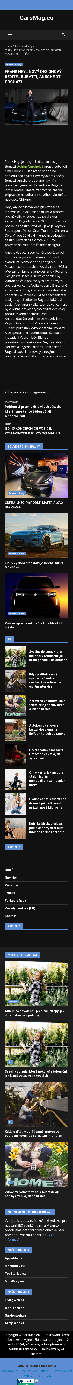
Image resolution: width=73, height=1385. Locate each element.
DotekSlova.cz (63, 1371)
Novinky (11, 877)
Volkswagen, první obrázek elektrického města (36, 595)
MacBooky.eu (15, 1266)
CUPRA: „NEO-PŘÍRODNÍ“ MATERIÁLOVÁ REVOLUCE (36, 475)
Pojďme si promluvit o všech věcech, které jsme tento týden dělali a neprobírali (33, 409)
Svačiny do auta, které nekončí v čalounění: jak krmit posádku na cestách (15, 656)
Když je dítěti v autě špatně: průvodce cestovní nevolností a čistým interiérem (15, 681)
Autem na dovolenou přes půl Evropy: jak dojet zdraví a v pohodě (36, 983)
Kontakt (10, 916)
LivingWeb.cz (14, 1300)
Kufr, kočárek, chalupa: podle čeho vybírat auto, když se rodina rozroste (15, 828)
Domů (9, 870)
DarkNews (48, 1349)
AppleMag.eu (14, 1258)
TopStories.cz (15, 1273)
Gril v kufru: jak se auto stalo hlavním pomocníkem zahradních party (15, 779)
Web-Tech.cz (14, 1308)
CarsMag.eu (37, 17)
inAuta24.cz (30, 1371)
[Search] (63, 34)
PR (10, 1062)
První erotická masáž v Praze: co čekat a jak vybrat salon (15, 755)
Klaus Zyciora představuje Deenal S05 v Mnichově (36, 535)
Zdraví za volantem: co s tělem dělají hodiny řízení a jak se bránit (15, 705)
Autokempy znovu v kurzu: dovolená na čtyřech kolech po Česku (15, 730)
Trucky (10, 893)
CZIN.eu (29, 1376)
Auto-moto (44, 1376)
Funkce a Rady (14, 64)
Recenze (11, 885)
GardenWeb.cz (15, 1315)
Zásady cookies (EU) (20, 908)
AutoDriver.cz (10, 1371)
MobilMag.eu (14, 1281)
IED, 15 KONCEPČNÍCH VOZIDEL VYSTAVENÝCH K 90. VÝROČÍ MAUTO (32, 428)
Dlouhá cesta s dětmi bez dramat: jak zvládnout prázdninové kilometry (15, 804)
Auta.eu (45, 1371)
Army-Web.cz (15, 1323)
